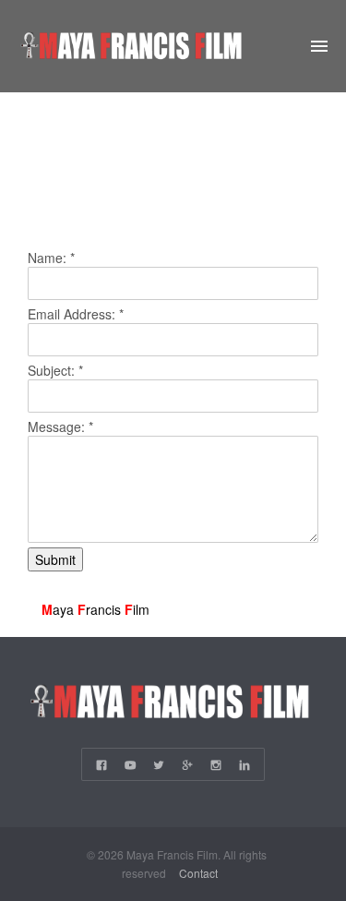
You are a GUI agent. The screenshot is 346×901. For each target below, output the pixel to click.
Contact (198, 873)
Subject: (55, 370)
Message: (60, 426)
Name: (51, 257)
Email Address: (76, 314)
